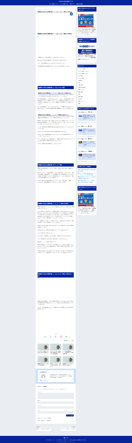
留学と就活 (80, 96)
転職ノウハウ (81, 101)
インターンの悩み (81, 68)
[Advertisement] (56, 24)
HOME (66, 437)
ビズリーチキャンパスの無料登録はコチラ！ (87, 136)
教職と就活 (80, 92)
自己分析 (80, 98)
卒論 (79, 82)
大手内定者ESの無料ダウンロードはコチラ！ (87, 161)
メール (39, 405)
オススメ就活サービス (64, 3)
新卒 (79, 94)
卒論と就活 (80, 85)
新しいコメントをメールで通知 (45, 418)
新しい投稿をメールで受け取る (45, 420)
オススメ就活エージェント (54, 3)
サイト (39, 410)
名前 (39, 400)
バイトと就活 (71, 340)
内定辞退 (80, 80)
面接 (79, 103)
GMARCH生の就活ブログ (66, 1)
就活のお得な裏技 (79, 3)
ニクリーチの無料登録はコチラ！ (87, 148)
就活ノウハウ (72, 3)
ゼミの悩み (80, 75)
